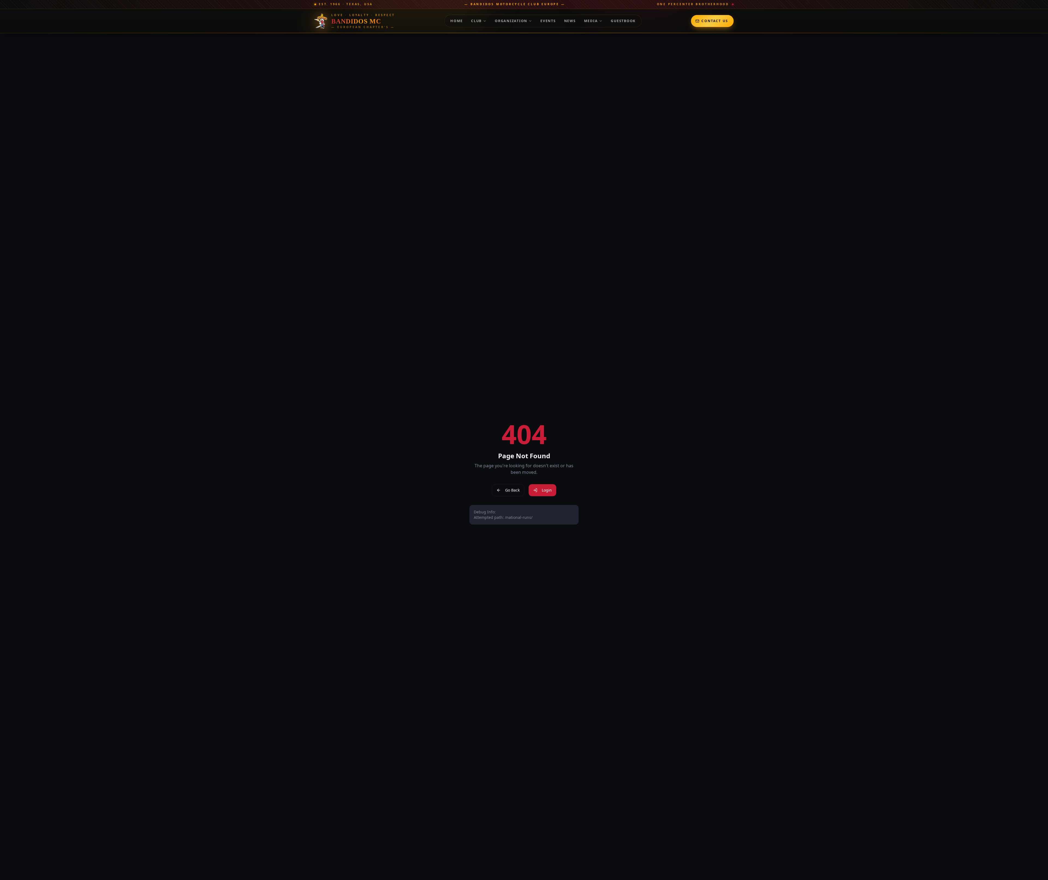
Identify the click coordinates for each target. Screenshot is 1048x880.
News (570, 21)
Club (476, 21)
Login (547, 490)
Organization (511, 21)
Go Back (512, 490)
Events (548, 21)
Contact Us (714, 21)
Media (591, 21)
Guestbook (623, 21)
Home (456, 21)
